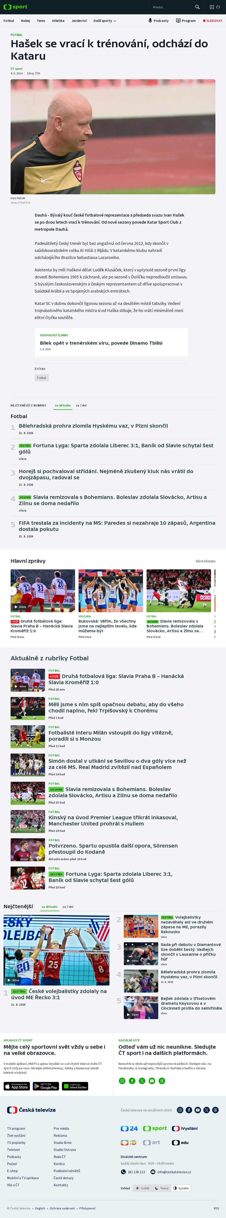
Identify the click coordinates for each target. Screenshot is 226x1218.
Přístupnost (87, 1208)
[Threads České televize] (215, 1110)
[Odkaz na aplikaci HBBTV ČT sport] (75, 1086)
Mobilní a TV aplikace (23, 1178)
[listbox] (162, 1188)
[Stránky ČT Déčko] (128, 1144)
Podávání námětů (67, 1171)
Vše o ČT (13, 1185)
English (40, 1208)
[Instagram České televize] (180, 1110)
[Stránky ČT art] (151, 1144)
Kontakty (61, 1185)
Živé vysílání (16, 1135)
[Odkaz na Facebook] (132, 1080)
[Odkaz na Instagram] (122, 1080)
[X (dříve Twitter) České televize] (206, 1110)
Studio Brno (63, 1142)
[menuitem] (8, 20)
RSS (216, 1208)
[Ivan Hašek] (113, 136)
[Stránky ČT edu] (180, 1144)
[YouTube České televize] (197, 1110)
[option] (142, 1188)
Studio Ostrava (65, 1149)
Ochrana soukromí (62, 1208)
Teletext (13, 1149)
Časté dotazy (63, 1178)
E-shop (12, 1171)
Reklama (60, 1135)
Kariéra (59, 1163)
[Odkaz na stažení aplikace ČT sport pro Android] (46, 1086)
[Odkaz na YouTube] (152, 1080)
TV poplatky (16, 1142)
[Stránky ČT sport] (155, 1130)
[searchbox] (172, 7)
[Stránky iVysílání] (185, 1130)
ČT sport (17, 69)
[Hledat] (197, 7)
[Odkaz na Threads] (162, 1080)
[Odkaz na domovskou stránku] (22, 7)
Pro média (61, 1128)
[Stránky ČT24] (129, 1130)
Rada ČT (60, 1156)
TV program (16, 1128)
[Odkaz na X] (142, 1080)
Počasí (12, 1163)
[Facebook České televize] (188, 1110)
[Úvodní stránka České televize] (31, 1110)
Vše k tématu (205, 561)
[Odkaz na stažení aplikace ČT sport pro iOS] (17, 1086)
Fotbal (17, 34)
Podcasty (14, 1156)
